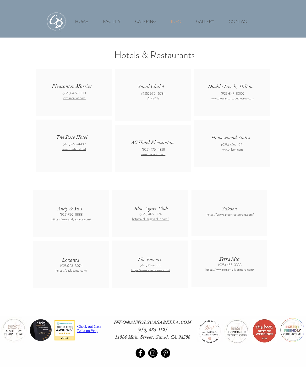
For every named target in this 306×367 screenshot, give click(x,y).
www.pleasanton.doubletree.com (232, 98)
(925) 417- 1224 (150, 214)
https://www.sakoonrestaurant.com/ (230, 214)
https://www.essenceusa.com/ (150, 270)
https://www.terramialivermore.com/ (229, 269)
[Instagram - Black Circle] (153, 353)
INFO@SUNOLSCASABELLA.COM (153, 322)
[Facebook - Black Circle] (140, 353)
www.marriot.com (74, 97)
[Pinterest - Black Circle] (165, 353)
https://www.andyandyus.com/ (71, 219)
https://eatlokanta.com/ (71, 270)
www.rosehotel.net (74, 149)
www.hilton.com (232, 149)
